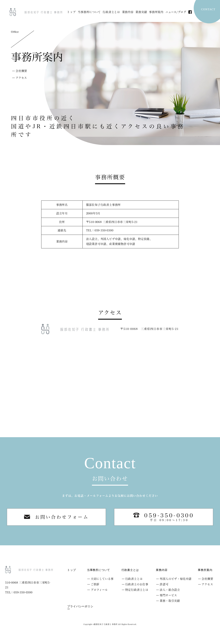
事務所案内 (156, 12)
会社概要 (21, 71)
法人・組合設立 (170, 589)
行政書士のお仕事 (136, 584)
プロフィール (99, 589)
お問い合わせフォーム (62, 517)
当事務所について (89, 12)
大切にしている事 (102, 578)
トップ (71, 12)
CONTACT (208, 9)
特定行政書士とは (136, 589)
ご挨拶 (95, 584)
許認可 (164, 584)
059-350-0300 (169, 517)
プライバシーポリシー (80, 607)
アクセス (21, 77)
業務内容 (128, 12)
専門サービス (168, 595)
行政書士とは (111, 12)
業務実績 (141, 12)
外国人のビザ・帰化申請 (175, 578)
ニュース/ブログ (176, 12)
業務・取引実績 (170, 600)
